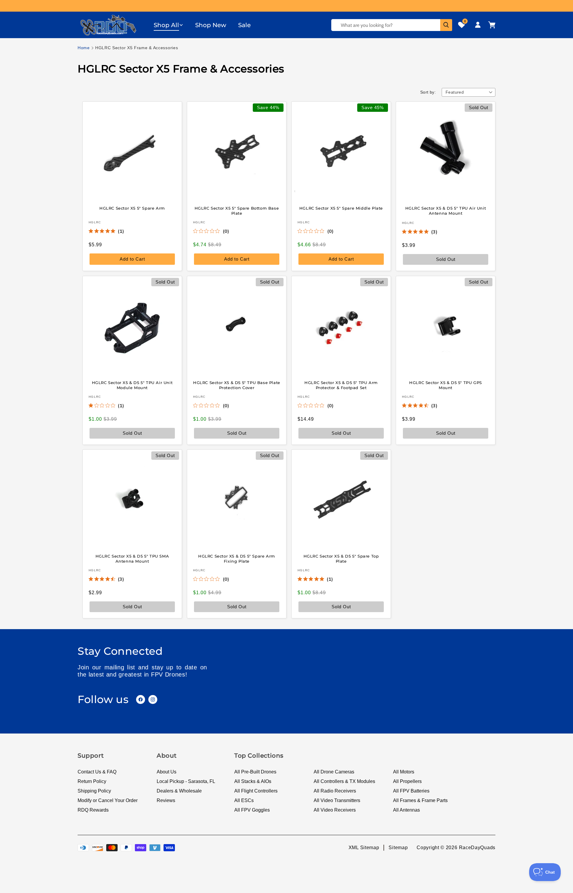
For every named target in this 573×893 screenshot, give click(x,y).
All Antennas (406, 809)
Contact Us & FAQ (97, 771)
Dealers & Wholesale (179, 790)
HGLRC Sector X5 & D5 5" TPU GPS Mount (445, 385)
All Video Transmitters (337, 800)
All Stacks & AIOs (252, 781)
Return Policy (92, 781)
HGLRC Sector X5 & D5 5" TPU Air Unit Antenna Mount (445, 211)
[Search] (446, 25)
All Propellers (407, 781)
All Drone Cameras (334, 771)
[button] (168, 25)
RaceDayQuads (477, 847)
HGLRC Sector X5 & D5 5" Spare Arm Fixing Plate (236, 559)
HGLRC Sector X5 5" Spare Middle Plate (341, 208)
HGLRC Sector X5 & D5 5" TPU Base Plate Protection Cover (236, 385)
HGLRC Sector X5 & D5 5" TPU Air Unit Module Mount (132, 385)
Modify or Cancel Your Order (108, 800)
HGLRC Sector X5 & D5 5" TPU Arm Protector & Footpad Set (341, 385)
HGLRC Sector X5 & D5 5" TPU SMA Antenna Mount (132, 559)
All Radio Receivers (335, 790)
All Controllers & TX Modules (344, 781)
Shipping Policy (94, 790)
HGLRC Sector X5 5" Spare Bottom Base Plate (237, 211)
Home (84, 47)
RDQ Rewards (93, 809)
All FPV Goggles (252, 809)
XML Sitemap (364, 847)
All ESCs (244, 800)
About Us (166, 771)
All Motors (403, 771)
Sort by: (428, 92)
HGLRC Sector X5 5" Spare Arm (132, 208)
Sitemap (398, 847)
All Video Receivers (335, 809)
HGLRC (95, 222)
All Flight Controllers (256, 790)
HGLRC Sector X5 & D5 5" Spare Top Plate (341, 559)
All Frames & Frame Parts (420, 800)
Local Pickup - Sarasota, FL (186, 781)
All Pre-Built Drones (255, 771)
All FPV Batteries (411, 790)
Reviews (166, 800)
